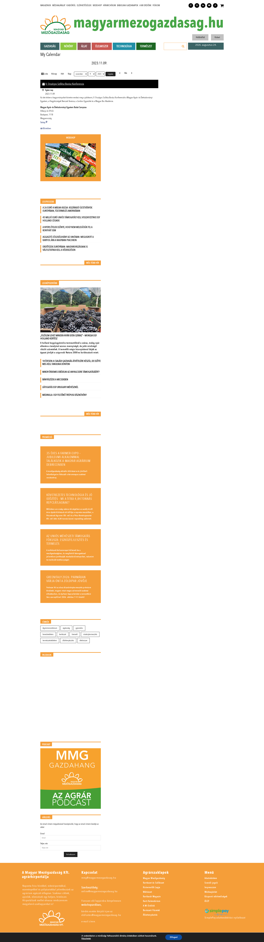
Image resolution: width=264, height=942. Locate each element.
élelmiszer (83, 640)
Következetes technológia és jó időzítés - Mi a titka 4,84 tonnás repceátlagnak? (69, 499)
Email (42, 833)
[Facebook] (191, 5)
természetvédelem (50, 640)
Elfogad (173, 937)
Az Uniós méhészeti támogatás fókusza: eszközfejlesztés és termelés (68, 540)
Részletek (86, 938)
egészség (66, 628)
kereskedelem (48, 634)
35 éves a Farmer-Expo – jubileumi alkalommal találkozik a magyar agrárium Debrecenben (68, 459)
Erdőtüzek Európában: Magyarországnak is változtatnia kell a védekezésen (65, 248)
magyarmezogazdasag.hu (148, 23)
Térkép (44, 122)
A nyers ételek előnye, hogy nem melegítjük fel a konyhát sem (67, 229)
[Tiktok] (215, 5)
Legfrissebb (48, 201)
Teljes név (44, 843)
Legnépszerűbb (49, 283)
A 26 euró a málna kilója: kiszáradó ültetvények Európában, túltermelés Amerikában (67, 209)
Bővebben (47, 128)
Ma (125, 73)
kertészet (62, 634)
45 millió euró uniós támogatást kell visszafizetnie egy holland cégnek (71, 219)
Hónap (54, 73)
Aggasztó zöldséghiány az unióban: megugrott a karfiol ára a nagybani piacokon (68, 238)
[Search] (183, 46)
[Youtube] (209, 5)
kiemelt (75, 634)
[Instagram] (197, 5)
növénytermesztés (90, 634)
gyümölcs (79, 628)
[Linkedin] (203, 5)
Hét (62, 73)
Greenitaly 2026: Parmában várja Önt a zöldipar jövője (66, 579)
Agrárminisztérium (50, 628)
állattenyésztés (68, 640)
